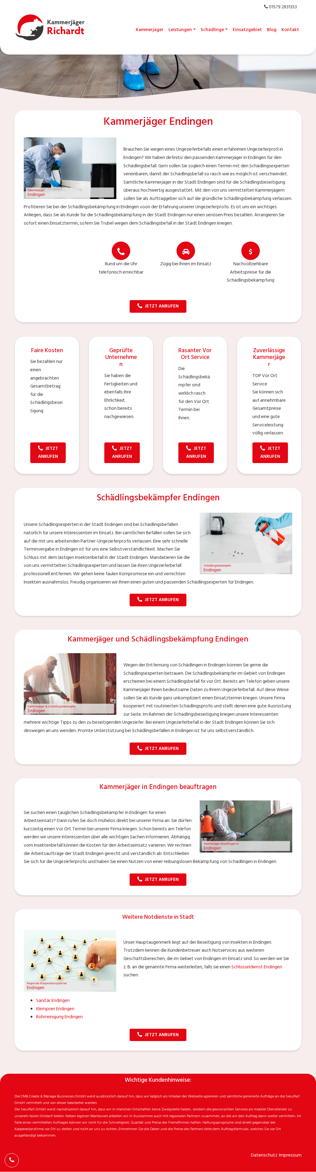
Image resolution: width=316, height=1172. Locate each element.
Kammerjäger (150, 30)
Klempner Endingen (55, 1009)
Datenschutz (264, 1155)
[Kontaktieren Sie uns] (12, 1160)
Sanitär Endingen (53, 1000)
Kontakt (290, 30)
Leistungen (180, 30)
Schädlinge (212, 30)
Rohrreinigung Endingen (59, 1017)
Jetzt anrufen (162, 306)
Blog (271, 30)
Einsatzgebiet (247, 30)
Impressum (290, 1155)
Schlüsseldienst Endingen (256, 967)
